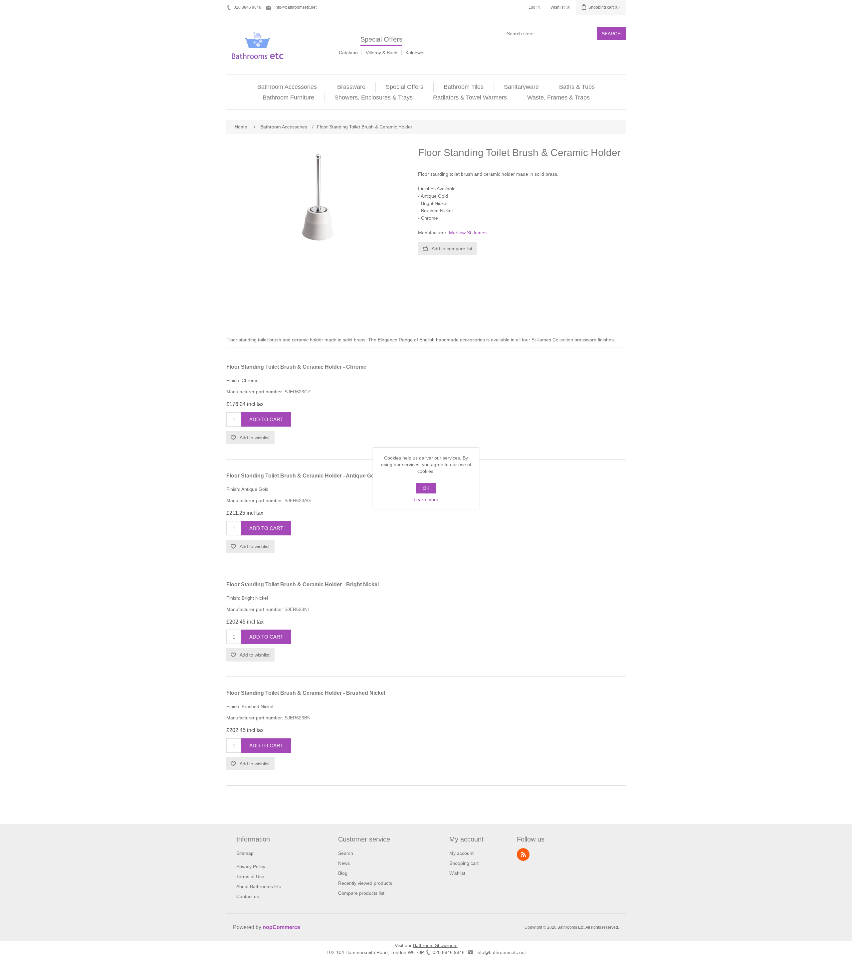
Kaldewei (414, 52)
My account (461, 853)
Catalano (348, 52)
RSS (523, 854)
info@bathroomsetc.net (296, 7)
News (344, 863)
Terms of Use (250, 876)
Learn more (426, 499)
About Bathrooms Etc (258, 886)
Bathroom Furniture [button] (288, 97)
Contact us (247, 896)
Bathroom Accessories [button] (287, 87)
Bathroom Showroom (435, 945)
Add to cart (266, 419)
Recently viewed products (365, 883)
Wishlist (457, 873)
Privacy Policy (250, 866)
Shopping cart (464, 863)
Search (611, 33)
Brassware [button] (351, 87)
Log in (534, 7)
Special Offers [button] (404, 87)
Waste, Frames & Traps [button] (558, 97)
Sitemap (245, 853)
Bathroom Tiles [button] (464, 87)
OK (426, 488)
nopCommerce (281, 927)
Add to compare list (452, 248)
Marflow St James (468, 232)
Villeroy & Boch (381, 52)
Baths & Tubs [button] (577, 87)
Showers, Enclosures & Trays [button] (373, 97)
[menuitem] (287, 87)
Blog (342, 873)
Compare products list (361, 893)
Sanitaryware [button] (521, 87)
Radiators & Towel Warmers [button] (470, 97)
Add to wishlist (255, 437)
